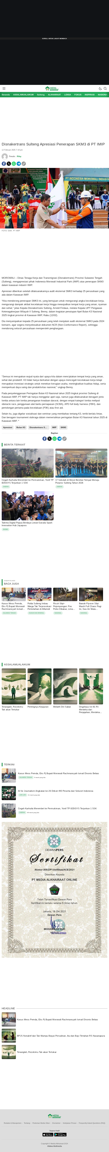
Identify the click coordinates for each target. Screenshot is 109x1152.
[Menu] (4, 88)
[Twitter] (9, 164)
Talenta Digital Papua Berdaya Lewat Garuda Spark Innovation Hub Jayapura (27, 524)
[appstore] (47, 1136)
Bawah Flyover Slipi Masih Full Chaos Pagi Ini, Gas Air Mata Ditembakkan (90, 607)
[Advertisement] (54, 20)
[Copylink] (24, 164)
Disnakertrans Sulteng (39, 427)
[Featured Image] (54, 228)
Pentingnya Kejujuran (38, 707)
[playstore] (60, 1136)
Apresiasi (7, 427)
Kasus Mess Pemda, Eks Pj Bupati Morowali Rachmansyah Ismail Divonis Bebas (13, 607)
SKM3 (63, 427)
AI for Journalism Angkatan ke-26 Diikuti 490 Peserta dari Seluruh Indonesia (55, 791)
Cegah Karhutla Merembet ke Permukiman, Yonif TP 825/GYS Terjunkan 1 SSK (28, 481)
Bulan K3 (20, 427)
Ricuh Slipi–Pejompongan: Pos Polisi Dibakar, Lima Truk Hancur (63, 607)
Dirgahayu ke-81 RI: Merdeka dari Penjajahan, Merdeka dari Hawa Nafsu (89, 711)
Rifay (19, 156)
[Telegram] (19, 164)
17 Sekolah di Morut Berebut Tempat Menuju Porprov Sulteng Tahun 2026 (77, 481)
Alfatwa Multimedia (54, 1146)
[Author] (5, 156)
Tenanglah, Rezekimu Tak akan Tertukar (12, 708)
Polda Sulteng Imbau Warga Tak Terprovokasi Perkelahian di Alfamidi (39, 606)
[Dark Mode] (100, 88)
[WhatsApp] (14, 164)
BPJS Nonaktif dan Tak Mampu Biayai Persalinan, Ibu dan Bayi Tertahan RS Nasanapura (61, 1036)
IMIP (54, 427)
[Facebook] (4, 164)
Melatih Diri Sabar (62, 707)
